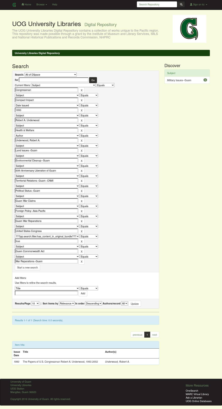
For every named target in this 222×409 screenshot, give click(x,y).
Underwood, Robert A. (117, 361)
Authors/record (112, 303)
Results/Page (23, 303)
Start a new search (27, 267)
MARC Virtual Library (197, 394)
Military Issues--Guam (179, 80)
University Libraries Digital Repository (37, 53)
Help (54, 4)
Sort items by (50, 303)
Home (27, 4)
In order (79, 303)
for (16, 79)
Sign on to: (199, 4)
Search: (19, 74)
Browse (40, 4)
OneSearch (192, 390)
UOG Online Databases (199, 401)
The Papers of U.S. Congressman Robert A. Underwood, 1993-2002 (60, 361)
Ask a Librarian (194, 397)
